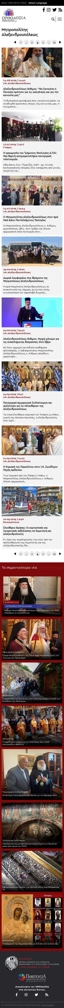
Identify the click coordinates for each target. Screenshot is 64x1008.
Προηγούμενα (15, 42)
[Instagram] (49, 10)
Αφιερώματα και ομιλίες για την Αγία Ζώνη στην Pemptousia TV (30, 888)
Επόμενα (59, 42)
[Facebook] (44, 10)
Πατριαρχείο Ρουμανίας (13, 652)
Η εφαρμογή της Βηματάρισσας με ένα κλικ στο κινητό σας (30, 944)
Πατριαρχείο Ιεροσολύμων (19, 606)
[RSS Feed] (60, 10)
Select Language (38, 3)
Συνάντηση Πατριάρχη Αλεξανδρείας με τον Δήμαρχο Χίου (29, 795)
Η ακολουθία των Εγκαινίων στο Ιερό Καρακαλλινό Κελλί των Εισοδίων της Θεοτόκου (31, 700)
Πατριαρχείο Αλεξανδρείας (15, 792)
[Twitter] (54, 10)
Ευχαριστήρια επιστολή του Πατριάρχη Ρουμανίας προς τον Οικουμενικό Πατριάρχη (30, 656)
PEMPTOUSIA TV (9, 884)
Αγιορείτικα (7, 695)
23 (54, 42)
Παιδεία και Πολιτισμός (13, 840)
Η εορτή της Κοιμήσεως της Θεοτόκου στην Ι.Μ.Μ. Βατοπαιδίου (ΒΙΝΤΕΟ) (25, 743)
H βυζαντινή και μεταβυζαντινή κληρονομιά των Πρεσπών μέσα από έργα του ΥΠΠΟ (29, 845)
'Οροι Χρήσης (47, 1005)
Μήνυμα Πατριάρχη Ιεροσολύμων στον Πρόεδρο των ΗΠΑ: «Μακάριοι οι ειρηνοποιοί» (31, 611)
